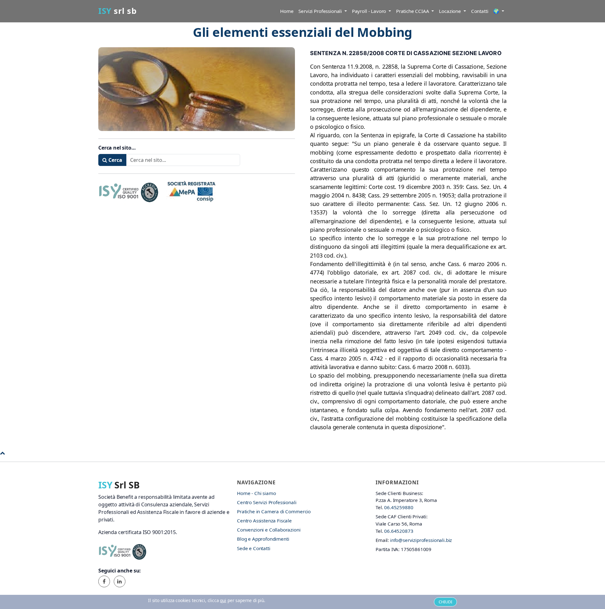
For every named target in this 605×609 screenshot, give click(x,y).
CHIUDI (445, 602)
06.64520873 (398, 531)
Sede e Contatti (253, 548)
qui (223, 600)
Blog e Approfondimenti (263, 539)
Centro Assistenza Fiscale (264, 520)
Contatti (479, 11)
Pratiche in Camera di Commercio (274, 511)
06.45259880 (398, 507)
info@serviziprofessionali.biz (421, 540)
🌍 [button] (496, 11)
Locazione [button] (450, 11)
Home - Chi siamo (256, 493)
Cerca (114, 160)
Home (286, 11)
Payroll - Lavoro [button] (369, 11)
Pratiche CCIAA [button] (413, 11)
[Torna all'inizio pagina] (2, 452)
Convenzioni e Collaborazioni (269, 529)
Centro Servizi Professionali (267, 502)
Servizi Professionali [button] (320, 11)
